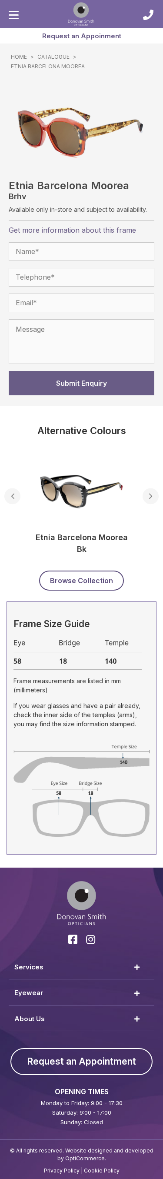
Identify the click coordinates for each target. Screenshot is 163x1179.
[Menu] (13, 15)
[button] (81, 35)
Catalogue (53, 56)
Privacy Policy (62, 1170)
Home (19, 56)
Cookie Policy (102, 1170)
